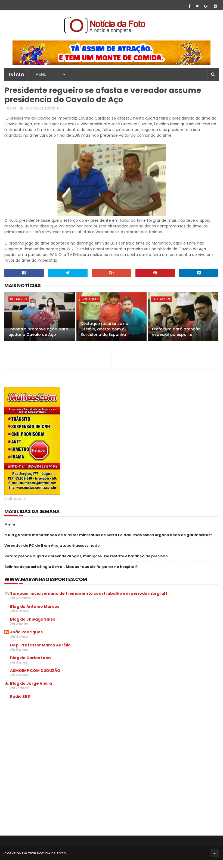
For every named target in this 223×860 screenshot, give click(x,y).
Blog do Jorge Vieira (31, 683)
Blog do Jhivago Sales (32, 619)
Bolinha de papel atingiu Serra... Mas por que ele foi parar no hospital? (71, 566)
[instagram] (215, 6)
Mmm (9, 524)
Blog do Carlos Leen (30, 658)
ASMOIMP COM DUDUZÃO (35, 670)
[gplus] (206, 6)
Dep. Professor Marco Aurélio (40, 645)
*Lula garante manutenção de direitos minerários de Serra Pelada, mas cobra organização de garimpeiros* (108, 534)
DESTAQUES (34, 108)
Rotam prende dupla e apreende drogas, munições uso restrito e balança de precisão (86, 556)
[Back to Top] (214, 853)
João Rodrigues (26, 632)
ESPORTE (52, 108)
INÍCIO (16, 75)
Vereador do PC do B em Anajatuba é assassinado (52, 545)
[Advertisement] (50, 744)
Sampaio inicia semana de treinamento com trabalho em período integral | (88, 593)
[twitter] (197, 6)
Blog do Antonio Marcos (34, 606)
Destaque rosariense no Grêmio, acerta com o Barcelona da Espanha (104, 329)
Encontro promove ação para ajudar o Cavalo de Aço (38, 331)
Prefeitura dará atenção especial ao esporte (176, 331)
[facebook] (189, 6)
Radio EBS (20, 696)
